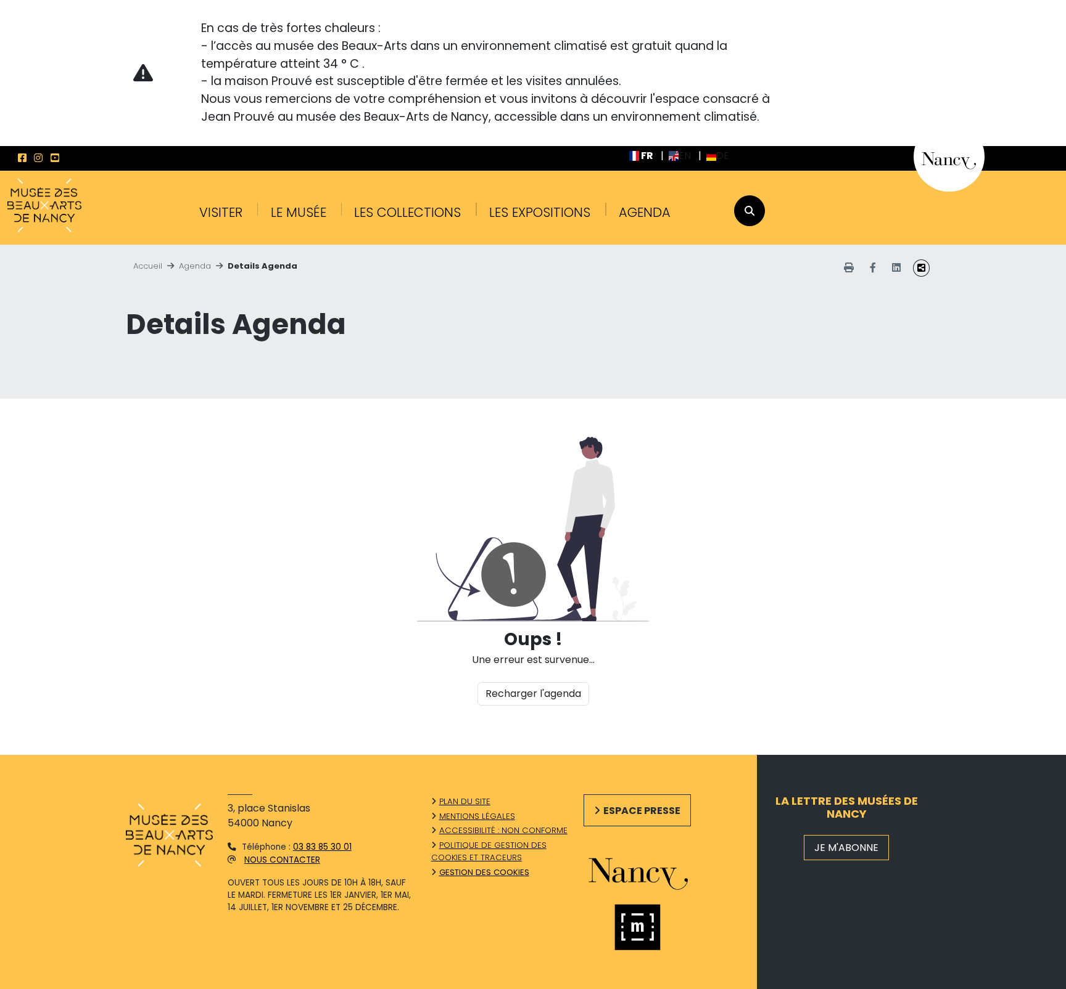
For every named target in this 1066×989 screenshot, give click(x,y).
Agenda (645, 212)
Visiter (220, 212)
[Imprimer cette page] (848, 268)
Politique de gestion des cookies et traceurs (489, 851)
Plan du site (464, 801)
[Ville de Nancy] (949, 156)
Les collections (407, 212)
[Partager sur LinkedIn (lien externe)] (896, 268)
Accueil (147, 266)
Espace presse (641, 811)
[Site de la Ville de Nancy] (652, 870)
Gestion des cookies (484, 872)
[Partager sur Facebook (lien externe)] (873, 268)
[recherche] (749, 210)
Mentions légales (477, 816)
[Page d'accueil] (44, 207)
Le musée (298, 212)
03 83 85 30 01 (322, 847)
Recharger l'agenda (533, 693)
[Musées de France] (652, 927)
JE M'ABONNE (846, 847)
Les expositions (539, 212)
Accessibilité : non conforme (503, 830)
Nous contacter (282, 860)
